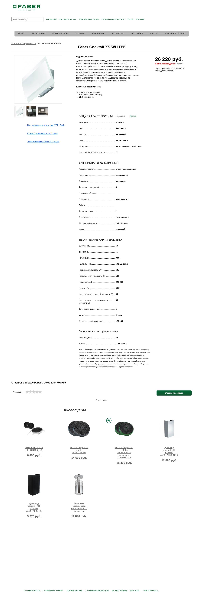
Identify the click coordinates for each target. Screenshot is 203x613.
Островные (38, 33)
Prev (12, 85)
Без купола (117, 33)
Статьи (130, 19)
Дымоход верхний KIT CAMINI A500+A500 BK (34, 507)
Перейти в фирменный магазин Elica (133, 6)
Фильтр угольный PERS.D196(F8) (34, 448)
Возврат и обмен (119, 590)
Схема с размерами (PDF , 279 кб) (42, 133)
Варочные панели (175, 33)
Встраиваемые (60, 33)
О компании (51, 19)
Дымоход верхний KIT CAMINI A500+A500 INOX (169, 451)
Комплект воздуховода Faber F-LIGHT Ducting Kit (79, 507)
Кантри (154, 33)
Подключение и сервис (89, 19)
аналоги (179, 64)
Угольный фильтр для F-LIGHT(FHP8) (79, 450)
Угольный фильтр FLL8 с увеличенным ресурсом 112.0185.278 (124, 452)
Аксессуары (75, 410)
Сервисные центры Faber (113, 19)
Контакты (140, 19)
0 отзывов (18, 392)
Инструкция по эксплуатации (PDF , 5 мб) (45, 125)
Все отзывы (102, 400)
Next (64, 85)
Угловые (80, 33)
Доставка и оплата (67, 19)
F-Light (21, 33)
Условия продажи (74, 590)
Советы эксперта (150, 590)
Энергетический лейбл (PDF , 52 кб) (43, 142)
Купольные (98, 33)
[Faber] (26, 7)
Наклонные (137, 33)
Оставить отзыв (174, 393)
